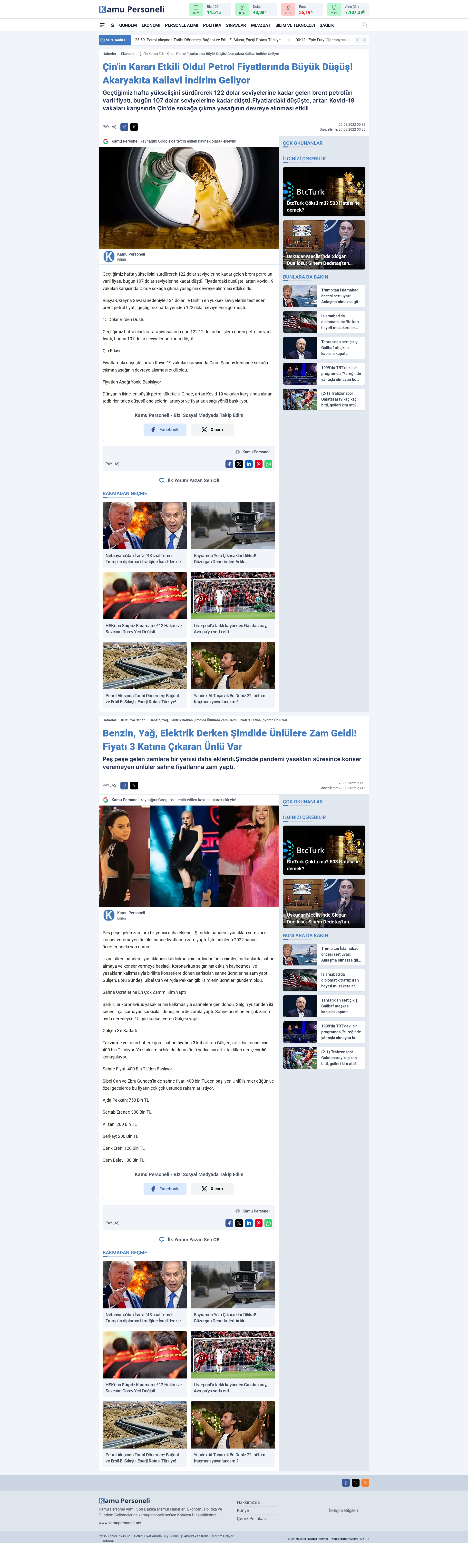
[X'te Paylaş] (134, 127)
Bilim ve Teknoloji (295, 25)
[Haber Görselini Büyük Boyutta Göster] (189, 198)
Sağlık (327, 25)
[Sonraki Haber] (364, 40)
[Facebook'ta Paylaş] (124, 127)
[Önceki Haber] (358, 40)
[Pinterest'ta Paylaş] (259, 464)
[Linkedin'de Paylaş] (249, 464)
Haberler (109, 54)
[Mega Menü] (102, 25)
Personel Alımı (181, 25)
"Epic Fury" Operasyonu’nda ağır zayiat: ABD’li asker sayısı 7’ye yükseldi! (202, 40)
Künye (243, 1510)
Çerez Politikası (252, 1518)
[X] (356, 1483)
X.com (217, 429)
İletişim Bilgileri (343, 1510)
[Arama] (365, 25)
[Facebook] (346, 1483)
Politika (212, 25)
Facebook (169, 429)
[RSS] (365, 1483)
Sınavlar (236, 25)
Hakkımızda (248, 1502)
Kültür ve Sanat (133, 720)
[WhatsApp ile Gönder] (268, 464)
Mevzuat (261, 25)
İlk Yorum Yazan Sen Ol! (193, 480)
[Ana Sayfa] (112, 25)
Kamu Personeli (131, 257)
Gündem (128, 25)
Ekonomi (151, 25)
